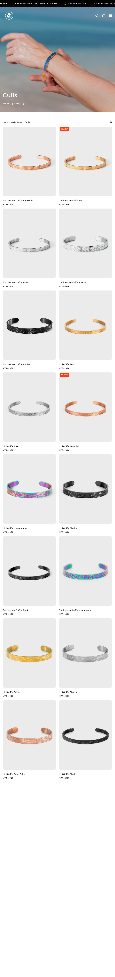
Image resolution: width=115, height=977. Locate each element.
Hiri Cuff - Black (67, 774)
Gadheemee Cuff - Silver (15, 282)
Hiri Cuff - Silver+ (68, 692)
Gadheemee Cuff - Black (15, 610)
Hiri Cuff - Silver (11, 446)
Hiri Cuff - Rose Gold (69, 446)
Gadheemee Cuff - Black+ (16, 364)
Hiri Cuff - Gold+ (11, 692)
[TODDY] (9, 15)
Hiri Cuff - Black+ (68, 528)
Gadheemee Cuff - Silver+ (72, 282)
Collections (16, 122)
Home (5, 122)
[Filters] (111, 122)
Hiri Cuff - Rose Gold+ (14, 774)
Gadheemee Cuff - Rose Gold (18, 200)
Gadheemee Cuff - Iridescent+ (75, 610)
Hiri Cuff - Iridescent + (15, 528)
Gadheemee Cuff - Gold (71, 200)
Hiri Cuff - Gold (66, 364)
